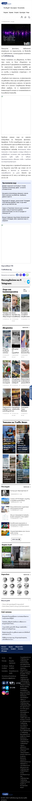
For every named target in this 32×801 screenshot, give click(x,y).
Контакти (5, 671)
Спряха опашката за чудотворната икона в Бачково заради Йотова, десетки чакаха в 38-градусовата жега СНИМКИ (22, 439)
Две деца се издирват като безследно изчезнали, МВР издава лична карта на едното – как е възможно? (16, 351)
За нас (3, 658)
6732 (23, 357)
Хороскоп (5, 574)
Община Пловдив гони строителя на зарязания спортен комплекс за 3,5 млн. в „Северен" (9, 472)
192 (21, 534)
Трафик (13, 649)
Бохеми (20, 649)
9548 (5, 357)
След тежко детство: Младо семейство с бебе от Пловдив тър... (14, 628)
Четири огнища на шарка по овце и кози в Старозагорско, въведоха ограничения (8, 315)
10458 (27, 452)
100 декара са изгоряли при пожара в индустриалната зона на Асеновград (18, 381)
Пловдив (7, 8)
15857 (13, 481)
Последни (5, 486)
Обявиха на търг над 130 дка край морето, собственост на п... (14, 639)
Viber (20, 275)
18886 (12, 567)
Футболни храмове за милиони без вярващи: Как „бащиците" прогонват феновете (25, 351)
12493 (14, 415)
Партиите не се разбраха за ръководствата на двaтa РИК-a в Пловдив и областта (9, 409)
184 (12, 319)
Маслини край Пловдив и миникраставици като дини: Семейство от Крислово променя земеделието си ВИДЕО (23, 471)
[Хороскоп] (16, 596)
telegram (24, 275)
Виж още (15, 539)
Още (27, 12)
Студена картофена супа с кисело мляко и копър (20, 532)
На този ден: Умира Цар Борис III (19, 491)
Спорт (16, 12)
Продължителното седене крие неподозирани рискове (19, 508)
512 (21, 518)
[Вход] (22, 18)
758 (21, 510)
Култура (22, 12)
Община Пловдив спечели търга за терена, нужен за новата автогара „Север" (6, 351)
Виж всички (25, 290)
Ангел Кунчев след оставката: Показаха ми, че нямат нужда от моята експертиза (16, 315)
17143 (27, 481)
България (13, 8)
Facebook (17, 275)
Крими (11, 12)
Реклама (4, 661)
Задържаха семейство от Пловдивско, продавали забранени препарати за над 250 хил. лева (16, 409)
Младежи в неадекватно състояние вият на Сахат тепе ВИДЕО (15, 617)
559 (30, 319)
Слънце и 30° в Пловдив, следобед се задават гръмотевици (20, 499)
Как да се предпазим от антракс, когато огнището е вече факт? (19, 516)
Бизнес (6, 12)
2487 (14, 321)
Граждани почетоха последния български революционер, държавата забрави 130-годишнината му (8, 381)
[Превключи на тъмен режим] (29, 17)
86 (21, 502)
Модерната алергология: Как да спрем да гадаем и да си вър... (15, 564)
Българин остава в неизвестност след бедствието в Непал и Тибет (26, 315)
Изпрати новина (31, 392)
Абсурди (4, 651)
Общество (19, 647)
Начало (3, 647)
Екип (10, 658)
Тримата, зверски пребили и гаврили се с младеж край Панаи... (14, 623)
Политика (21, 8)
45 (21, 494)
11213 (14, 357)
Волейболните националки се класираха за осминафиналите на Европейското (19, 525)
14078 (13, 452)
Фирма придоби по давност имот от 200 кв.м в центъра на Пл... (16, 633)
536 (21, 526)
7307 (23, 415)
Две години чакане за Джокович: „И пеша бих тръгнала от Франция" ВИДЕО (9, 443)
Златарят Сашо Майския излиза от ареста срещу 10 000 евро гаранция (24, 409)
